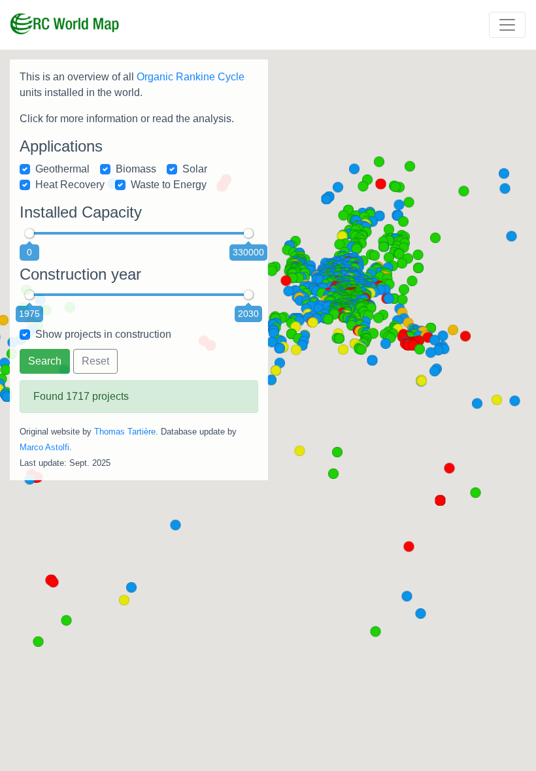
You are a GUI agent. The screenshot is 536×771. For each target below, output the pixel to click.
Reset (95, 361)
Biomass (136, 168)
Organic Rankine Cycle (190, 76)
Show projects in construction (103, 334)
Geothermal (62, 168)
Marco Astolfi (44, 447)
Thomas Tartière (125, 431)
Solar (194, 168)
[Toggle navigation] (507, 25)
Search (44, 361)
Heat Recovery (70, 184)
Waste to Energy (169, 184)
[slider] (29, 233)
